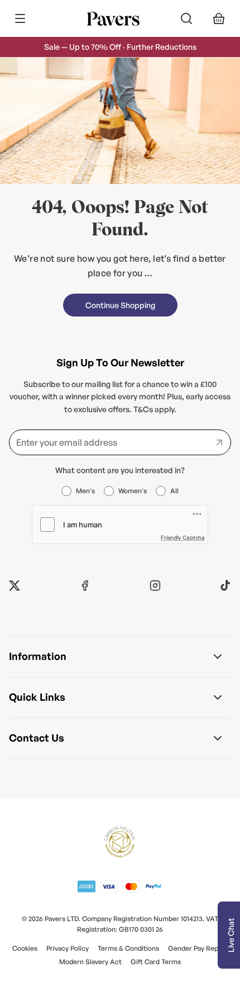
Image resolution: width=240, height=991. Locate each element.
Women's (132, 491)
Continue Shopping (120, 305)
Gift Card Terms (156, 961)
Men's (85, 491)
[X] (14, 585)
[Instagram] (155, 585)
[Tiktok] (225, 585)
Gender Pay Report (198, 948)
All (174, 491)
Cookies (24, 948)
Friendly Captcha (183, 537)
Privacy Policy (67, 948)
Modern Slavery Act (90, 961)
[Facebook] (84, 585)
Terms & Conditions (128, 948)
